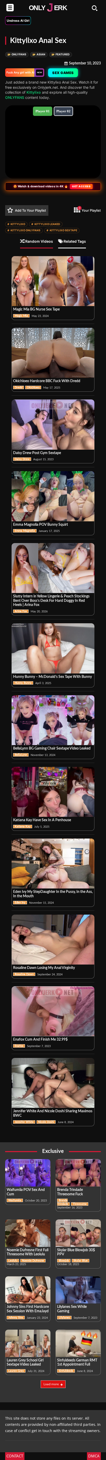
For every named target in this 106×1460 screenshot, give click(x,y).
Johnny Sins (15, 1317)
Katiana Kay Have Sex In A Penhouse (42, 820)
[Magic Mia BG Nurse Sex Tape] (53, 281)
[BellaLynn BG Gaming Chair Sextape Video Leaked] (53, 720)
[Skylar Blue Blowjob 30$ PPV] (78, 1233)
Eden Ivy (20, 902)
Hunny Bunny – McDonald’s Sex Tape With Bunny (52, 677)
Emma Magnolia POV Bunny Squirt (40, 525)
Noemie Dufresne (33, 1260)
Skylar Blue (80, 1260)
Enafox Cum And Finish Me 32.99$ (40, 1039)
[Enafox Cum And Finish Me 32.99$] (53, 1011)
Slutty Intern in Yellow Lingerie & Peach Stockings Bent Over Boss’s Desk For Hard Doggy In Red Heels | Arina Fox (51, 601)
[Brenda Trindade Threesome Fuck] (78, 1173)
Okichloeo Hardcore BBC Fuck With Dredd (46, 381)
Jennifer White (24, 1122)
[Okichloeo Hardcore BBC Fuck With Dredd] (53, 353)
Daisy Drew (22, 459)
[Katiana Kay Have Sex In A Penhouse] (53, 792)
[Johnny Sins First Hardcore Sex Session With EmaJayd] (27, 1290)
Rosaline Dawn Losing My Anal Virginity (44, 968)
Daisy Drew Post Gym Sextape (37, 453)
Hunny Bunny (23, 682)
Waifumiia (14, 1200)
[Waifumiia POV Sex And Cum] (27, 1173)
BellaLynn (21, 754)
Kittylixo (33, 92)
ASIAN (38, 54)
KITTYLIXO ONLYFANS (23, 230)
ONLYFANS (16, 54)
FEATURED (60, 54)
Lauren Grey (16, 1370)
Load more (51, 1384)
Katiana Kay (23, 826)
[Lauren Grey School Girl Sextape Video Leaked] (27, 1343)
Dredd (18, 387)
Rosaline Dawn (24, 974)
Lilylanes (64, 1317)
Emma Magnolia (25, 530)
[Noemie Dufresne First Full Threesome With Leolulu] (27, 1233)
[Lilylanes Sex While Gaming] (78, 1290)
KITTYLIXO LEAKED (45, 224)
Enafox (19, 1045)
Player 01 (43, 111)
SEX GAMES (63, 73)
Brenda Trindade (62, 1202)
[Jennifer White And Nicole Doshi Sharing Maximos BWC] (53, 1083)
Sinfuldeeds (66, 1370)
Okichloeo (33, 387)
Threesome (80, 1204)
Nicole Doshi (46, 1122)
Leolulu (12, 1260)
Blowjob (64, 1260)
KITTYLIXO (16, 224)
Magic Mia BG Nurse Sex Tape (36, 309)
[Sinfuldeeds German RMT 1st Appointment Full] (78, 1343)
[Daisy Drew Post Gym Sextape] (53, 424)
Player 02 (63, 111)
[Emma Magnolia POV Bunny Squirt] (53, 496)
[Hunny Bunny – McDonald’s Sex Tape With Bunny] (53, 648)
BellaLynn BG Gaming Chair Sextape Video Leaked (52, 748)
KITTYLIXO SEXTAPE (62, 230)
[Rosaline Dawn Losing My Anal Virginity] (53, 940)
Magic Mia (21, 315)
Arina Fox (21, 611)
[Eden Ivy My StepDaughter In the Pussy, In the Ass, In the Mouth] (53, 863)
